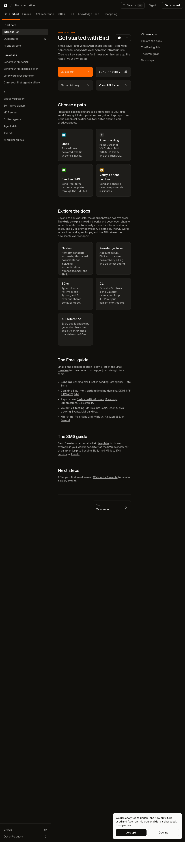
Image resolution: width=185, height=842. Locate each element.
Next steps (68, 470)
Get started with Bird (83, 37)
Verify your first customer (19, 75)
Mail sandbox (89, 411)
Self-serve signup (14, 105)
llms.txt (8, 133)
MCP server (11, 112)
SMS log (109, 450)
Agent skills (11, 126)
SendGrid (87, 416)
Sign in (153, 5)
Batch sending (100, 382)
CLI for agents (12, 119)
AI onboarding (12, 45)
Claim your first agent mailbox (22, 82)
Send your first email (16, 62)
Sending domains (106, 390)
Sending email (81, 382)
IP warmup (111, 399)
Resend (65, 420)
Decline (163, 832)
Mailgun (99, 416)
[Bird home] (5, 5)
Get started (172, 5)
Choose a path (72, 104)
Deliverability (86, 402)
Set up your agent (15, 98)
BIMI (76, 394)
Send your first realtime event (22, 68)
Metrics (90, 408)
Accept (131, 832)
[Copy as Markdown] (119, 38)
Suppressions (69, 402)
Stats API (101, 408)
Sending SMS (90, 450)
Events (76, 411)
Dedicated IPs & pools (90, 399)
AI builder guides (14, 140)
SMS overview (115, 447)
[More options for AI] (127, 38)
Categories (117, 382)
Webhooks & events (105, 477)
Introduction (11, 32)
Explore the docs (74, 211)
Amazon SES (112, 416)
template (103, 443)
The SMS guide (72, 436)
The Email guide (73, 359)
